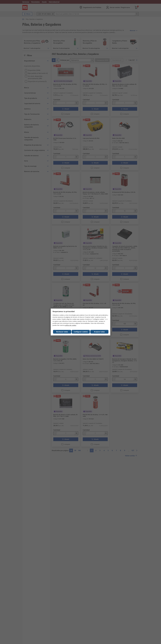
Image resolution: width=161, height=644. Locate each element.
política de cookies (70, 325)
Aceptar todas (99, 332)
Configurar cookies (81, 332)
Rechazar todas (62, 332)
